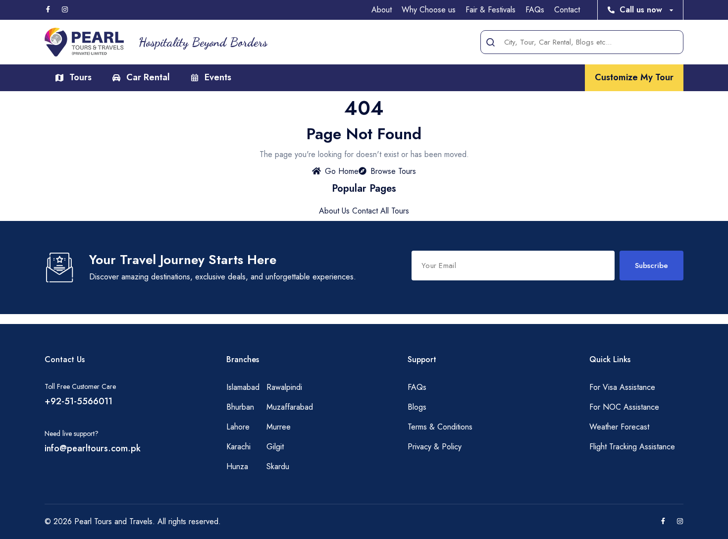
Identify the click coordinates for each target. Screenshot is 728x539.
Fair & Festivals (491, 9)
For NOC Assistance (624, 407)
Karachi (238, 446)
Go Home (342, 171)
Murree (278, 426)
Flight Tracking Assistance (632, 446)
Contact (567, 9)
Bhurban (240, 407)
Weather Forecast (619, 426)
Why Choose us (429, 9)
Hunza (237, 466)
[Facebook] (48, 10)
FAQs (534, 9)
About (381, 9)
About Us (334, 210)
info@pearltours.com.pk (93, 448)
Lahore (238, 426)
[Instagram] (64, 10)
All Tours (394, 210)
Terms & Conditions (440, 426)
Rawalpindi (284, 387)
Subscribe (651, 265)
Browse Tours (393, 171)
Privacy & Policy (435, 446)
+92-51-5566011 (78, 401)
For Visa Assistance (622, 387)
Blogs (417, 407)
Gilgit (275, 446)
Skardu (277, 466)
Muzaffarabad (289, 407)
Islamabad (243, 387)
